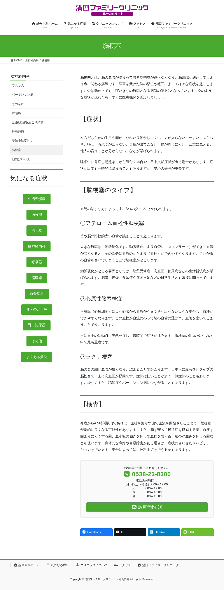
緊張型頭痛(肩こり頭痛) (28, 122)
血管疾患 (37, 293)
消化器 (37, 230)
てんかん (18, 85)
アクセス (124, 565)
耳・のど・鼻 (36, 309)
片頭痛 (16, 113)
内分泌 (37, 214)
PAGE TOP (214, 568)
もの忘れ (18, 104)
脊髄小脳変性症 (22, 140)
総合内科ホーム (29, 565)
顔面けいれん (21, 159)
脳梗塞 (16, 150)
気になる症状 (59, 565)
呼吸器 (37, 262)
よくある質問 (36, 357)
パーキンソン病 (22, 94)
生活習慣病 (37, 199)
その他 (37, 341)
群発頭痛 (18, 131)
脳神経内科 (20, 76)
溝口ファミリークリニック (160, 565)
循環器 (37, 278)
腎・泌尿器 (37, 325)
